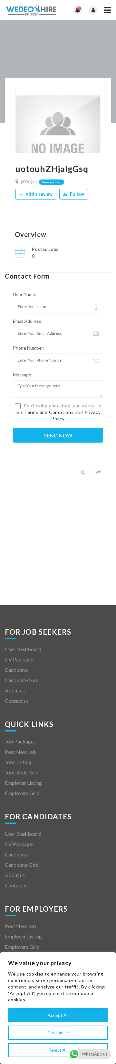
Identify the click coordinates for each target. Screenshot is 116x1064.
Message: (23, 374)
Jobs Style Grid (21, 772)
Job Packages (20, 741)
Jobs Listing (18, 762)
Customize (58, 1032)
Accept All (58, 1015)
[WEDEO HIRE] (31, 10)
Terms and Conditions (49, 412)
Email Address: (28, 321)
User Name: (24, 294)
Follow (76, 194)
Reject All (58, 1050)
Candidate (16, 670)
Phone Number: (28, 348)
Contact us (17, 701)
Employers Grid (22, 793)
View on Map (51, 182)
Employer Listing (23, 783)
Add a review (38, 194)
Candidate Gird (22, 680)
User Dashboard (23, 649)
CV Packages (19, 659)
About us (15, 690)
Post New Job (20, 752)
